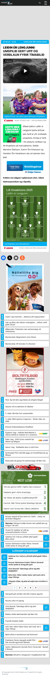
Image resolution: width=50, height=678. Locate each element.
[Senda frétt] (16, 257)
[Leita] (39, 2)
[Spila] (25, 71)
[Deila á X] (9, 257)
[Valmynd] (45, 2)
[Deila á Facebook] (3, 257)
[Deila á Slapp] (22, 257)
